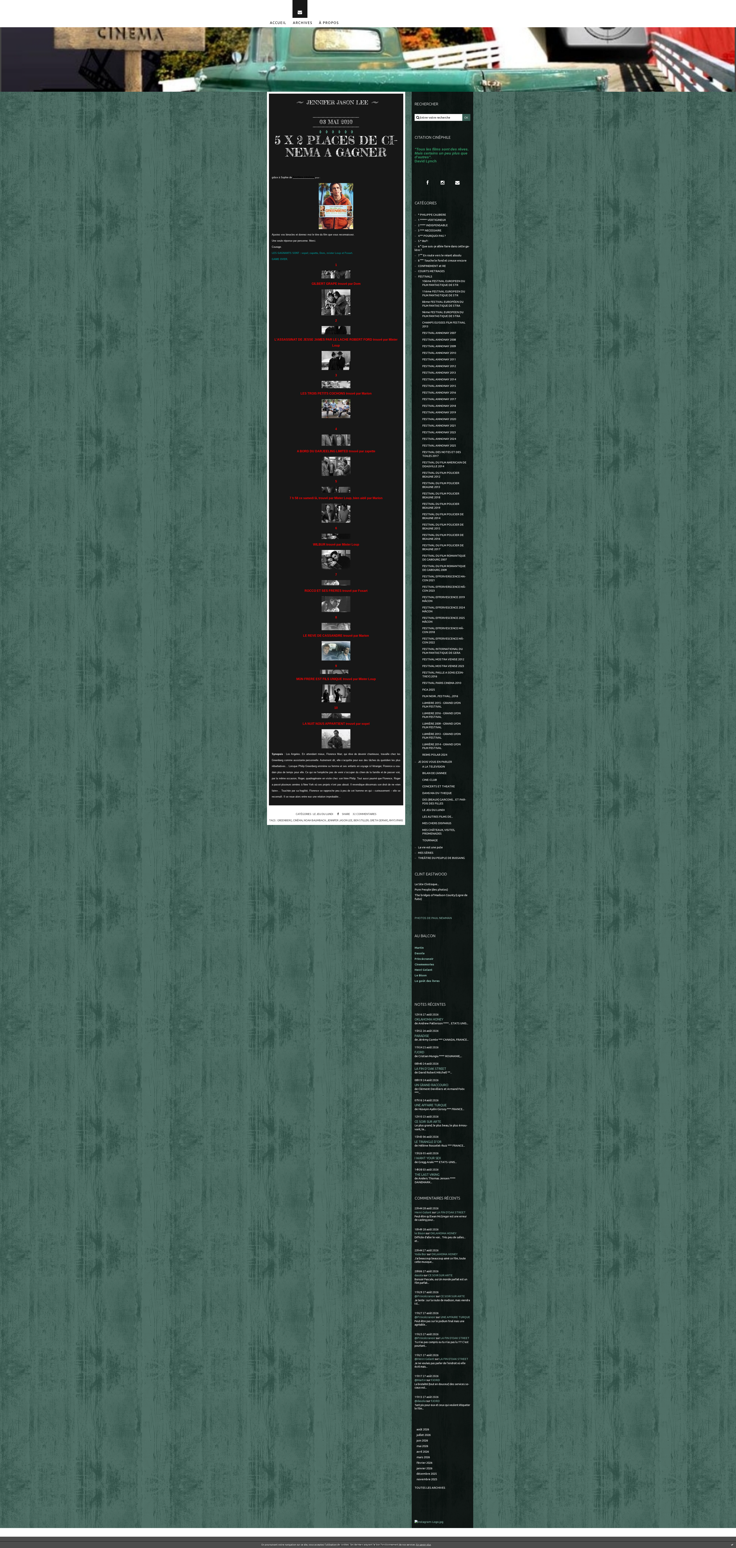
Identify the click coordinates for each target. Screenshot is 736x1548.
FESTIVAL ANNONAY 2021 (439, 425)
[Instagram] (442, 183)
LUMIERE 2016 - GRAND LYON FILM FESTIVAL (441, 715)
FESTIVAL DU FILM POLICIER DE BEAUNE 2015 (443, 526)
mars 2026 (423, 1457)
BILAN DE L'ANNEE (434, 773)
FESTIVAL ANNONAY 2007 (439, 332)
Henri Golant (423, 969)
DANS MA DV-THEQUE (437, 793)
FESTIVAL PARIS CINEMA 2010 (441, 682)
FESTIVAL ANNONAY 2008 (439, 339)
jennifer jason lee (339, 820)
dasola (419, 1275)
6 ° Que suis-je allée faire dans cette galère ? (442, 248)
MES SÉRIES (425, 852)
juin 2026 (422, 1440)
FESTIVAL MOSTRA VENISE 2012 (443, 659)
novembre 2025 (426, 1479)
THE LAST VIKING (427, 1174)
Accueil (278, 23)
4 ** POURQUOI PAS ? (432, 235)
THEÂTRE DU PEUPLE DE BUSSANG (441, 857)
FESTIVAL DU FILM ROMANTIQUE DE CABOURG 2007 (444, 557)
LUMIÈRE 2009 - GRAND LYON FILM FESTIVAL (441, 725)
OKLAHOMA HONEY (429, 1019)
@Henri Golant (424, 1359)
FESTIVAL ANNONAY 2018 (439, 405)
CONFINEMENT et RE (432, 265)
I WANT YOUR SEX (428, 1158)
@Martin (420, 1380)
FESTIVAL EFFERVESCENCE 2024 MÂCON (443, 609)
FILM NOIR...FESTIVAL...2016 (440, 696)
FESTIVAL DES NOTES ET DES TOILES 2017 (441, 453)
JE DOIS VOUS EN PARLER (435, 761)
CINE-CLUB (429, 779)
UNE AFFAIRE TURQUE (431, 1105)
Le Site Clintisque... (427, 884)
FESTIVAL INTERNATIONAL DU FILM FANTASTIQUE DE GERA (442, 650)
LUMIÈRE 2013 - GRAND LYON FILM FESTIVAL (441, 735)
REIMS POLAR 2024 (434, 754)
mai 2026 (422, 1446)
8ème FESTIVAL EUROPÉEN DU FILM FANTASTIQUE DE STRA (442, 303)
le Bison (420, 1233)
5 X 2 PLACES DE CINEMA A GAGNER (336, 146)
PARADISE (422, 1036)
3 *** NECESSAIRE (429, 230)
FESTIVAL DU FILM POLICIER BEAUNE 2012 (440, 474)
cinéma (298, 820)
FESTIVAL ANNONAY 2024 (439, 438)
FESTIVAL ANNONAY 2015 (439, 385)
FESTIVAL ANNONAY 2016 (439, 392)
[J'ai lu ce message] (732, 1544)
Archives (302, 23)
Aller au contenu (14, 4)
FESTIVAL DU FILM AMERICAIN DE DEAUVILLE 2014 (444, 464)
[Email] (299, 9)
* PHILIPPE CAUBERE (432, 214)
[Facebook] (427, 183)
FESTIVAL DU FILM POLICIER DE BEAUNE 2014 (443, 516)
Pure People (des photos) (431, 889)
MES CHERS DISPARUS (436, 823)
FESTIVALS (425, 276)
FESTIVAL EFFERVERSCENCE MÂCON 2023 (444, 588)
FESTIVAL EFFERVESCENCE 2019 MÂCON (443, 599)
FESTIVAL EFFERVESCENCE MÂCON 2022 (443, 640)
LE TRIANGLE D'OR (428, 1141)
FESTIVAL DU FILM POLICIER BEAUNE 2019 (440, 505)
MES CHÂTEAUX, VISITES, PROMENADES (438, 831)
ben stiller (361, 820)
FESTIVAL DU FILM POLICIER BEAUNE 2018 (440, 495)
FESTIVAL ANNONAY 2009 (439, 346)
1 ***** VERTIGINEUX (432, 219)
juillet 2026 (423, 1435)
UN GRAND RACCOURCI (431, 1085)
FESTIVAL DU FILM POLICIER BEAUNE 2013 (440, 485)
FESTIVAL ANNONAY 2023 (439, 432)
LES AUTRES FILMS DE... (437, 816)
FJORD (419, 1052)
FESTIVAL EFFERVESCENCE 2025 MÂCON (443, 619)
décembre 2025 (426, 1473)
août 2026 (422, 1429)
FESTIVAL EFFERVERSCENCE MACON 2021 (444, 578)
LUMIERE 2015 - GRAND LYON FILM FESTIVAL (441, 704)
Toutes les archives (430, 1487)
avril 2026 (422, 1451)
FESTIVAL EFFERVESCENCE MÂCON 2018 (443, 630)
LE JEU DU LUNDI (323, 814)
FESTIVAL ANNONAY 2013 (439, 372)
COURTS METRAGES (431, 271)
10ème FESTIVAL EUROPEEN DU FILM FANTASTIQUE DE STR (443, 282)
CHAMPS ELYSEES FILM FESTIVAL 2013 (443, 324)
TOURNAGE (430, 840)
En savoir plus (423, 1544)
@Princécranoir (425, 1296)
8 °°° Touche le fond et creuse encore (442, 260)
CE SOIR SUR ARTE (428, 1121)
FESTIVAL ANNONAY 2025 (439, 445)
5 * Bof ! (423, 241)
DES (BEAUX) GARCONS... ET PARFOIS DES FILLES (444, 801)
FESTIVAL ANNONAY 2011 (439, 359)
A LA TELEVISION (433, 766)
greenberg (284, 820)
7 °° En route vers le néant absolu (439, 255)
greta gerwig (379, 820)
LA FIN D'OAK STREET (430, 1068)
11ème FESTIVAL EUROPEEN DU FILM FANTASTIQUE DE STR (443, 293)
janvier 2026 (424, 1468)
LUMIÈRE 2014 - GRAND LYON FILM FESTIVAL (441, 746)
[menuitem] (278, 23)
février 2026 (424, 1462)
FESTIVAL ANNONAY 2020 (439, 419)
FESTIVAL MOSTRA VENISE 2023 (443, 666)
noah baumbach (315, 820)
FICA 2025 (428, 689)
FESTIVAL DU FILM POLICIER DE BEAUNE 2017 (443, 547)
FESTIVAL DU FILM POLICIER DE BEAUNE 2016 (443, 536)
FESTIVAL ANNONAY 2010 (439, 352)
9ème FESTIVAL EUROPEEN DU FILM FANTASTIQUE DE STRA (442, 314)
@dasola (420, 1401)
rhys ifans (396, 820)
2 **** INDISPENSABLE (433, 225)
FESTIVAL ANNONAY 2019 (439, 412)
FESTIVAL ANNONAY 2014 (439, 379)
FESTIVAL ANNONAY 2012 (439, 366)
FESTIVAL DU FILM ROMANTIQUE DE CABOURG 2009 (444, 567)
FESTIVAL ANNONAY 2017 (439, 399)
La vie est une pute (430, 847)
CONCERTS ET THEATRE (438, 786)
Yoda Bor (420, 1254)
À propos (329, 23)
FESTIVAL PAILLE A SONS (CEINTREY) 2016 (443, 674)
